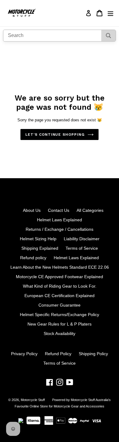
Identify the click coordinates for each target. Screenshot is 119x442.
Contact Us (58, 210)
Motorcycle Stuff (33, 400)
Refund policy (33, 257)
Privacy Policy (24, 353)
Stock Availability (59, 333)
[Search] (108, 35)
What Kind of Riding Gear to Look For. (59, 286)
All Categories (90, 210)
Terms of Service (82, 248)
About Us (32, 210)
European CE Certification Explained (59, 295)
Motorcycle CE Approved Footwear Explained (59, 276)
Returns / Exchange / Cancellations (59, 229)
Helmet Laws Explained (59, 219)
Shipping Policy (93, 353)
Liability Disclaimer (81, 238)
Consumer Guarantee (59, 305)
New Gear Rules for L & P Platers (59, 324)
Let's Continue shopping (55, 134)
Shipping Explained (39, 248)
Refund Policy (58, 353)
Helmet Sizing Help (38, 238)
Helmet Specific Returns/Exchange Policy (59, 314)
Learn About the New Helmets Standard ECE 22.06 (59, 267)
